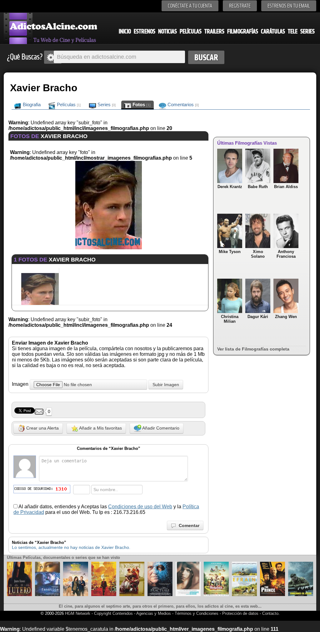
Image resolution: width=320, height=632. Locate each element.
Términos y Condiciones (197, 613)
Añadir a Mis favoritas (100, 427)
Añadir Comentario (160, 427)
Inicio (125, 31)
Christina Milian (229, 319)
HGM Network (77, 613)
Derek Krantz (230, 186)
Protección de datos (240, 613)
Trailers (214, 31)
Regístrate (240, 5)
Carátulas (273, 31)
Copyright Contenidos (113, 613)
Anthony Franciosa (286, 254)
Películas (191, 31)
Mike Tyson (230, 251)
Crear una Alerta (42, 427)
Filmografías (242, 31)
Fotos (141, 104)
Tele (293, 31)
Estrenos (144, 31)
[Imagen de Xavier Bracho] (108, 247)
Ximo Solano (258, 254)
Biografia (31, 104)
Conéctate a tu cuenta (190, 5)
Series (307, 31)
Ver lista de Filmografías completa (253, 348)
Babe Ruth (258, 186)
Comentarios (182, 104)
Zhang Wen (286, 316)
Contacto (270, 613)
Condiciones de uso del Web (140, 506)
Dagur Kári (258, 316)
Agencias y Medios (153, 613)
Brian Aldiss (286, 186)
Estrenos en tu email (289, 5)
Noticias (167, 31)
